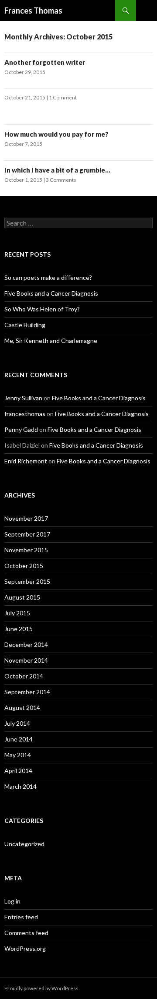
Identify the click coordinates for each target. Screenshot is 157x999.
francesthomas (24, 413)
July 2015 (17, 613)
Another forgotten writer (44, 62)
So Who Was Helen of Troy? (42, 309)
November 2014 (26, 660)
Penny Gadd (21, 429)
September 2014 (27, 691)
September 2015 (27, 581)
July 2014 (17, 723)
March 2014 (20, 786)
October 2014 (23, 676)
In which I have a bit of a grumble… (57, 170)
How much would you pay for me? (56, 134)
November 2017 (26, 518)
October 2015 (23, 565)
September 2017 (27, 534)
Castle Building (24, 324)
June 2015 (18, 628)
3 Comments (61, 180)
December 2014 (26, 644)
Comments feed (26, 932)
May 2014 (17, 755)
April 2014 (18, 770)
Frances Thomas (33, 10)
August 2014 (22, 707)
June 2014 (18, 739)
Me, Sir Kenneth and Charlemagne (50, 340)
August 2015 (22, 597)
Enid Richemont (25, 461)
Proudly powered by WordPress (41, 988)
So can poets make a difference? (48, 277)
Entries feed (21, 917)
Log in (12, 901)
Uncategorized (24, 843)
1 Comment (63, 97)
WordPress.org (25, 948)
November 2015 (26, 550)
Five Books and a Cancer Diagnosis (51, 293)
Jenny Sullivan (23, 398)
